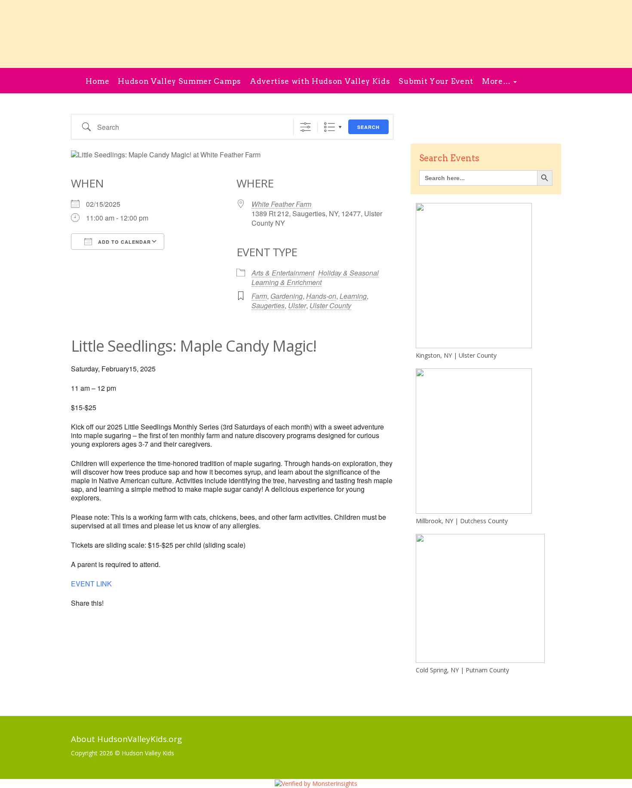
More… (497, 81)
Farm (259, 296)
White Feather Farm (281, 204)
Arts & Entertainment (283, 273)
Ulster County (330, 305)
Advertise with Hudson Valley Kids (320, 81)
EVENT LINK (91, 584)
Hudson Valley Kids (148, 753)
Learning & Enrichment (287, 282)
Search (368, 127)
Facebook (528, 81)
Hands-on (321, 296)
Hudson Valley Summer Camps (179, 81)
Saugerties (268, 305)
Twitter (414, 740)
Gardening (286, 296)
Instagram (546, 81)
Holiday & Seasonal (348, 273)
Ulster (297, 305)
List (329, 127)
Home (97, 81)
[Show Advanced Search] (305, 127)
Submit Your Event (436, 81)
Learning (353, 296)
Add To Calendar (123, 242)
